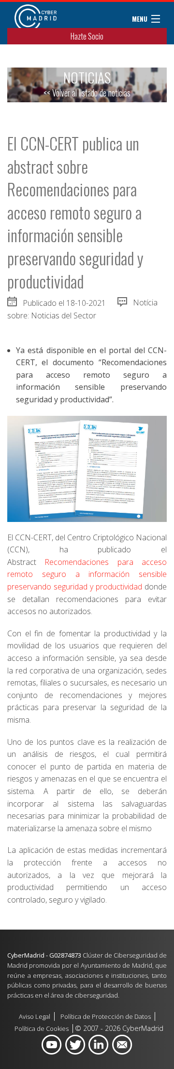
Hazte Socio (87, 36)
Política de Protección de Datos (105, 1016)
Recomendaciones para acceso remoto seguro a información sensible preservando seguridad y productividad (87, 574)
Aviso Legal (34, 1016)
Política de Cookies (41, 1028)
